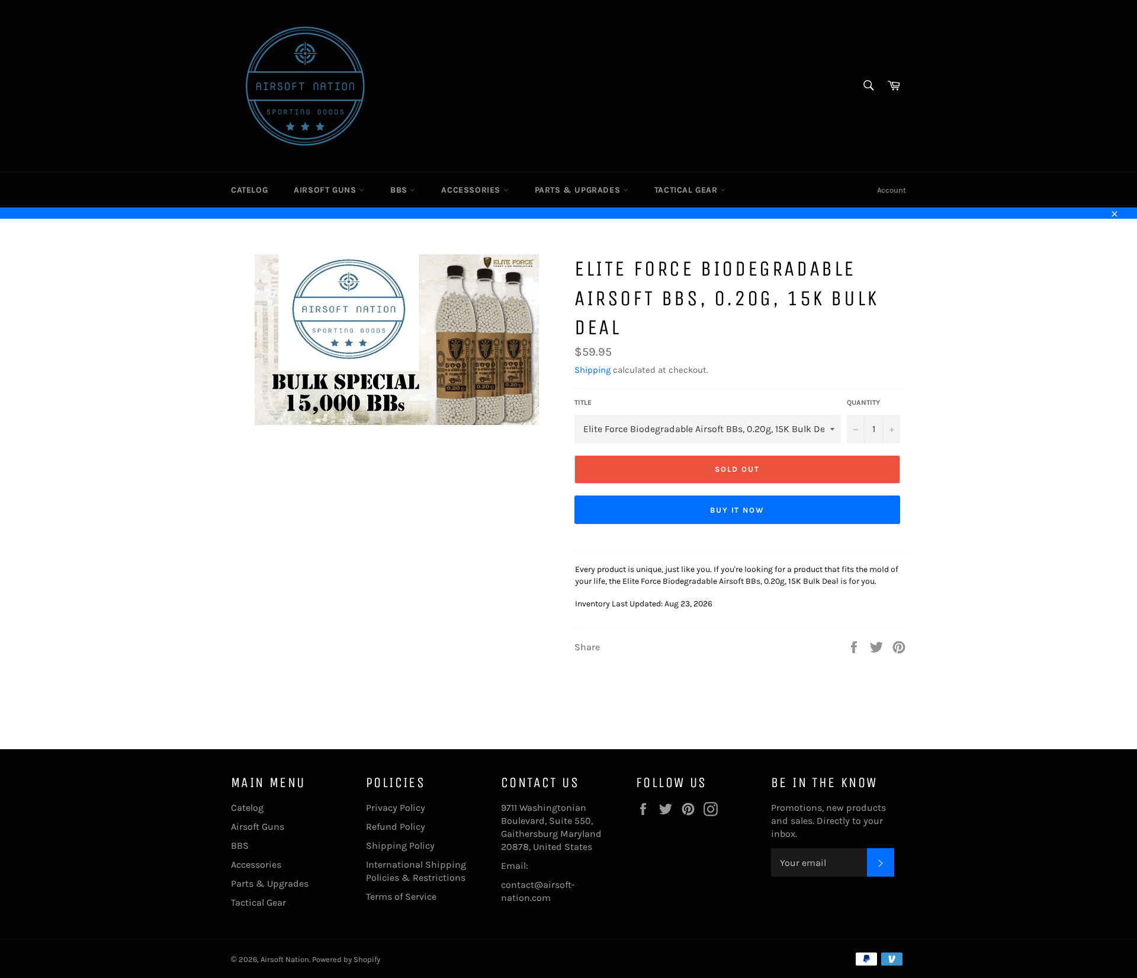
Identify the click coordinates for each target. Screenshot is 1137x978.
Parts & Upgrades (579, 190)
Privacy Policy (395, 807)
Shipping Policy (400, 845)
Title (583, 402)
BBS (400, 190)
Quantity (863, 402)
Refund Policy (395, 826)
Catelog (249, 190)
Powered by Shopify (346, 959)
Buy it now (737, 510)
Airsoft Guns (326, 190)
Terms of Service (401, 896)
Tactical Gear (687, 190)
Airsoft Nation (285, 959)
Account (891, 190)
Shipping (592, 370)
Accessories (472, 190)
